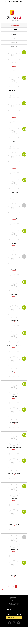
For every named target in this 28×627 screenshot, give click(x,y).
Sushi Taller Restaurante (14, 116)
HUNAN (14, 371)
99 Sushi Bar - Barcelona (14, 345)
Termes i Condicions (14, 602)
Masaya (14, 65)
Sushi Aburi (14, 498)
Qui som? (14, 600)
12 (24, 586)
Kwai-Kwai (14, 575)
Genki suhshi (14, 192)
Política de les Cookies (14, 603)
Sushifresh (14, 269)
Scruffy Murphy (14, 218)
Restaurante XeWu (14, 473)
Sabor (14, 243)
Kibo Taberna (14, 320)
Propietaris (10, 609)
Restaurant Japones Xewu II (14, 447)
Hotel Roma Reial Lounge (14, 167)
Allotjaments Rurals (14, 597)
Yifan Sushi (14, 396)
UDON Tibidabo (14, 90)
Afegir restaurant (14, 617)
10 (18, 586)
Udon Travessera (14, 524)
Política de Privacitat (14, 604)
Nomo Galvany (14, 294)
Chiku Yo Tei (14, 422)
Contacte (14, 605)
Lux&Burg (14, 141)
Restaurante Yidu (14, 550)
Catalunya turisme (14, 598)
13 (2, 589)
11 (21, 586)
